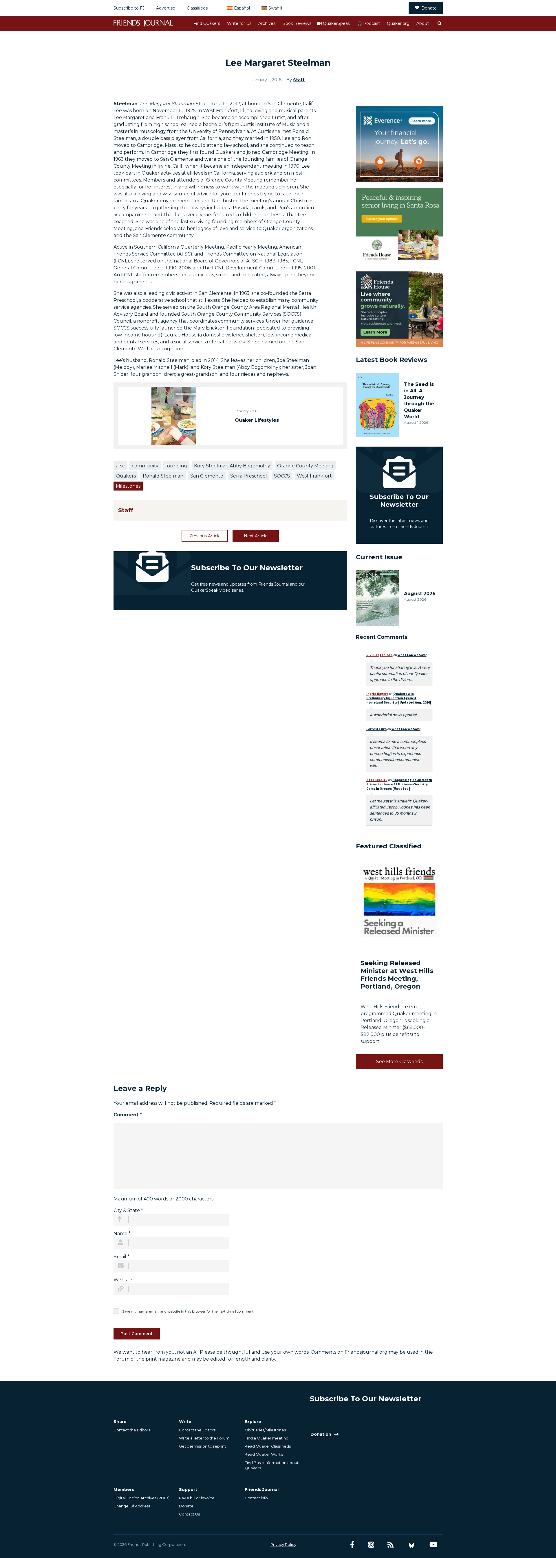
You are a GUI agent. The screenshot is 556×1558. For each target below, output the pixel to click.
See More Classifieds (399, 1061)
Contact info (256, 1498)
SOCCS (282, 476)
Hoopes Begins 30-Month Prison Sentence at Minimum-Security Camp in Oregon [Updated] (399, 784)
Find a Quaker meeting (266, 1438)
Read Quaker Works (264, 1454)
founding (176, 466)
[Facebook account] (352, 1545)
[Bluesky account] (411, 1545)
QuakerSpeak (336, 23)
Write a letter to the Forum (204, 1438)
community (145, 466)
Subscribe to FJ (129, 8)
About (422, 23)
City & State (128, 1210)
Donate (429, 8)
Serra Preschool (248, 476)
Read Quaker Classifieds (268, 1446)
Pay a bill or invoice (197, 1498)
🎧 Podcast (368, 23)
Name (122, 1233)
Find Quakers (206, 23)
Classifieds (197, 8)
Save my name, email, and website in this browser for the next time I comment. (188, 1311)
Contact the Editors (132, 1430)
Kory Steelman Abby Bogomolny (232, 466)
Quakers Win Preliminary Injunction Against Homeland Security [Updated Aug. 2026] (398, 697)
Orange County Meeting (305, 466)
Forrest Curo (376, 729)
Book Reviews (296, 23)
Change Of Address (132, 1506)
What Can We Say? (412, 655)
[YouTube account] (433, 1545)
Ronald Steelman (163, 476)
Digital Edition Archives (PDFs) (141, 1498)
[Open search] (439, 23)
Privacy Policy (283, 1544)
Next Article (256, 536)
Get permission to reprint (202, 1446)
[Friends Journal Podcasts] (371, 1545)
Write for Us (239, 23)
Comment (128, 1114)
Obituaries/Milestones (265, 1430)
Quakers (126, 476)
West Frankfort (314, 476)
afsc (120, 466)
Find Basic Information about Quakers (272, 1465)
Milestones (128, 486)
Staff (299, 79)
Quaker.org (398, 23)
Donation (320, 1434)
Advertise (165, 8)
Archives (266, 23)
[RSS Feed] (390, 1545)
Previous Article (205, 536)
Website (123, 1280)
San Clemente (206, 476)
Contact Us (189, 1514)
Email (121, 1256)
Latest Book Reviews (391, 360)
